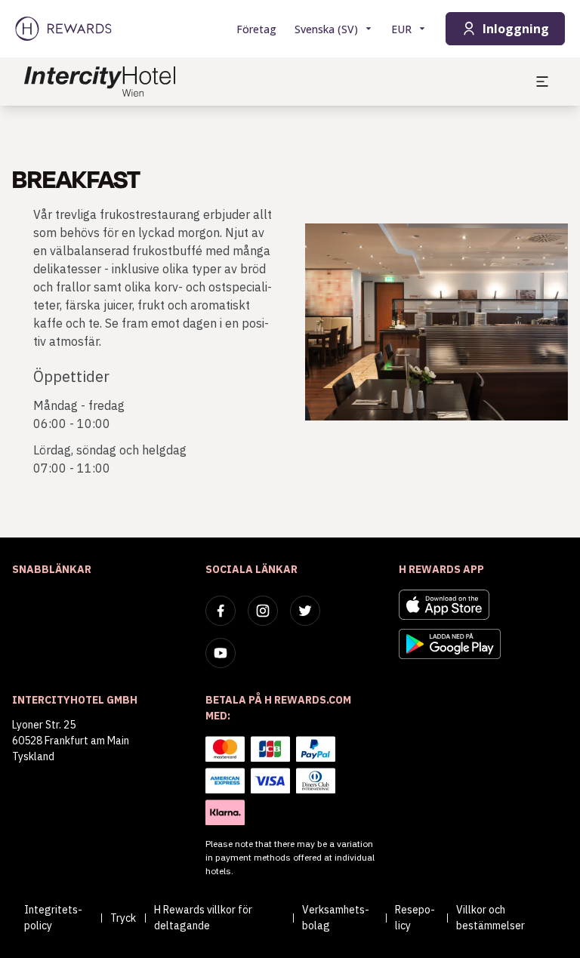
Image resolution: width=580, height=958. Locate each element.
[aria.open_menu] (542, 81)
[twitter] (305, 611)
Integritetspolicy (53, 917)
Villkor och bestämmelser (490, 917)
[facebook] (220, 611)
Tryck (123, 918)
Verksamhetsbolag (335, 917)
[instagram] (263, 611)
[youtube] (220, 653)
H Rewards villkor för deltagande (203, 917)
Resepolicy (415, 917)
